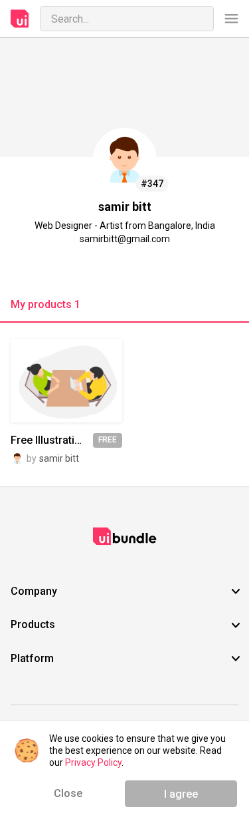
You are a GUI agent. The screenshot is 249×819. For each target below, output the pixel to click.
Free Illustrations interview (52, 440)
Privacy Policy (93, 762)
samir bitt (59, 458)
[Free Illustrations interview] (66, 380)
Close (68, 793)
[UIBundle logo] (20, 18)
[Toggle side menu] (231, 19)
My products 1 (45, 305)
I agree (181, 794)
